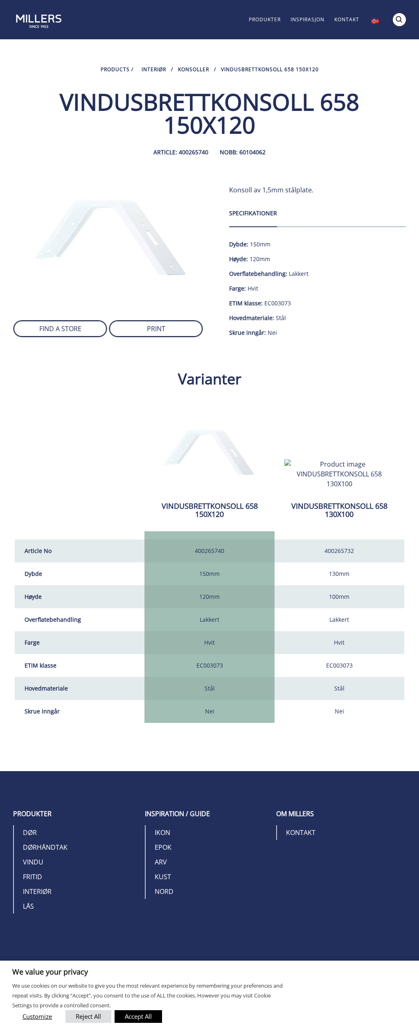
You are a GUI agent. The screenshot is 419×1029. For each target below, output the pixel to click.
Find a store (60, 328)
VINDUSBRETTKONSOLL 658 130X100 (339, 510)
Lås (28, 906)
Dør (30, 832)
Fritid (32, 876)
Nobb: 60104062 (243, 152)
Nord (164, 891)
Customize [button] (37, 1016)
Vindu (33, 862)
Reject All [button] (88, 1016)
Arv (161, 862)
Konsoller (193, 69)
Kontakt (346, 19)
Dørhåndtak (45, 847)
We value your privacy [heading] (50, 972)
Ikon (162, 832)
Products (115, 69)
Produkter (265, 19)
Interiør (154, 69)
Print (156, 328)
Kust (163, 876)
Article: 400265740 (180, 152)
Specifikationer (253, 213)
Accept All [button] (138, 1016)
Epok (163, 847)
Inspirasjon (307, 19)
